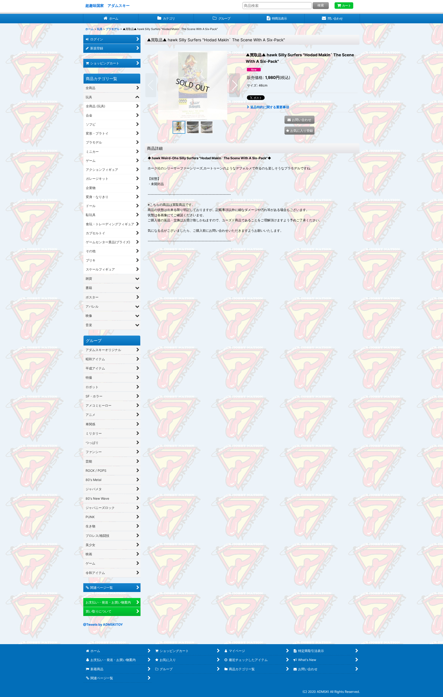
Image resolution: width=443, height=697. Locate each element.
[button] (150, 85)
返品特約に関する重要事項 (269, 107)
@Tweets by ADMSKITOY (103, 624)
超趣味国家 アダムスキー (107, 5)
